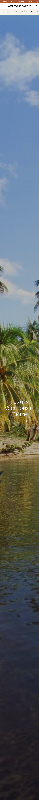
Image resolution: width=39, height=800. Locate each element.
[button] (2, 6)
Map (32, 12)
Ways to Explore (21, 12)
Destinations (6, 12)
